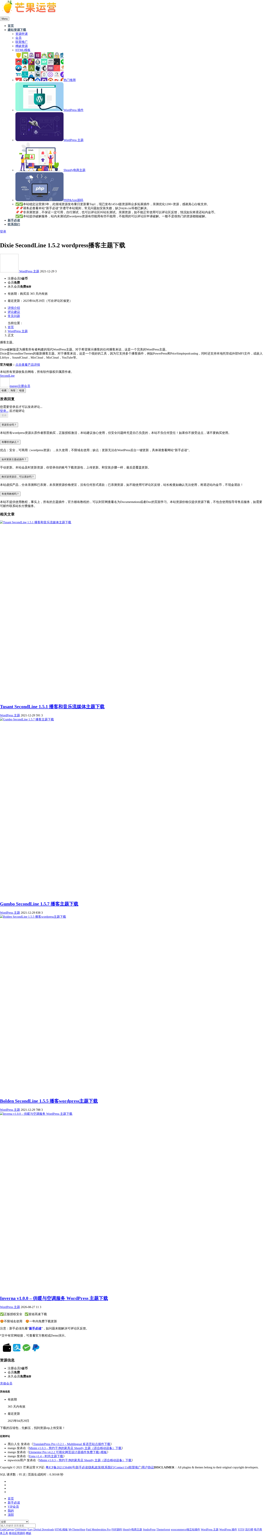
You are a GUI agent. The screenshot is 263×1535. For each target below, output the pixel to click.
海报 (12, 390)
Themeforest (163, 1529)
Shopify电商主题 (132, 1529)
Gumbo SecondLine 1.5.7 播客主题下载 (39, 903)
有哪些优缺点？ (10, 442)
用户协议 (148, 1467)
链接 (21, 390)
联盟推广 (135, 1467)
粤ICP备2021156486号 (60, 1467)
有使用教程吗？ (10, 493)
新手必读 (82, 1467)
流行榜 (249, 1529)
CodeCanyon (7, 1529)
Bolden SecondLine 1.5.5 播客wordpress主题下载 (49, 1100)
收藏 (4, 390)
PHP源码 (116, 1529)
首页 (11, 327)
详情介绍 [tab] (14, 308)
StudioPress (149, 1529)
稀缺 (28, 1533)
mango (20, 386)
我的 (11, 1510)
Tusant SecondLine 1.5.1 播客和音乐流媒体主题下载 (52, 706)
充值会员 (6, 1383)
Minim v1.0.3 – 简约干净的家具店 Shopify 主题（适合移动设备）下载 (75, 1448)
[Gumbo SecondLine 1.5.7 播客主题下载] (27, 719)
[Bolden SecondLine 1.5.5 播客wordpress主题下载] (33, 916)
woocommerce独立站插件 (185, 1529)
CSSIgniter (21, 1529)
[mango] (9, 271)
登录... (4, 410)
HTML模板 (61, 1529)
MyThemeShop (77, 1529)
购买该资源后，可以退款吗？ (18, 476)
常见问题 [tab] (14, 316)
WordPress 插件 (228, 1529)
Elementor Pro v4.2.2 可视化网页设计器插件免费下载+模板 (68, 1452)
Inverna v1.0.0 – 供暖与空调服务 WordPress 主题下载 (54, 1298)
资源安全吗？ (9, 424)
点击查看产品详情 (27, 364)
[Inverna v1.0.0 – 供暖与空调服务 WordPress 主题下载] (36, 1113)
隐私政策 (95, 1467)
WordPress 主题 (29, 271)
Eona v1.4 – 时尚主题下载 (46, 1456)
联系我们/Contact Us (114, 1467)
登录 (3, 231)
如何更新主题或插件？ (14, 459)
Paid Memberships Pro (98, 1529)
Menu (5, 18)
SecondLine (7, 375)
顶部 (11, 1514)
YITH (241, 1529)
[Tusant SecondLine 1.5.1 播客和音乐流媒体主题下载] (35, 522)
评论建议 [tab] (14, 312)
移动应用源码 (17, 1533)
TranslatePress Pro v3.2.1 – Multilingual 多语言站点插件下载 (71, 1444)
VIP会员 (13, 1506)
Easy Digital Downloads (41, 1529)
